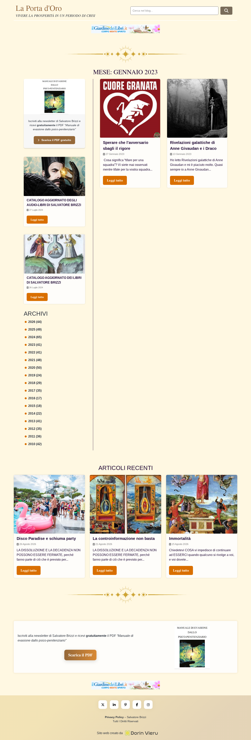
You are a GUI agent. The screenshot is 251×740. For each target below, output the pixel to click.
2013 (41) (35, 421)
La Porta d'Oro (39, 8)
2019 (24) (35, 375)
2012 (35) (35, 428)
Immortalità (180, 538)
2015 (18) (35, 405)
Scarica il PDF (80, 655)
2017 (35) (35, 390)
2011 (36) (34, 436)
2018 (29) (35, 383)
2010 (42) (35, 444)
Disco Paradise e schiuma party (46, 538)
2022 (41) (35, 352)
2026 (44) (35, 321)
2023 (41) (35, 344)
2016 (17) (35, 398)
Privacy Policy (114, 717)
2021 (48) (35, 360)
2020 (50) (35, 367)
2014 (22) (35, 413)
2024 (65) (35, 337)
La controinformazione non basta (124, 538)
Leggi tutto (37, 220)
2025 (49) (35, 329)
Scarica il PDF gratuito (56, 140)
